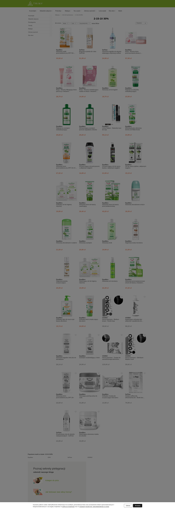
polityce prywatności (68, 506)
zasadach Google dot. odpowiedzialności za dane (94, 506)
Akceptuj (137, 505)
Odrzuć (128, 505)
